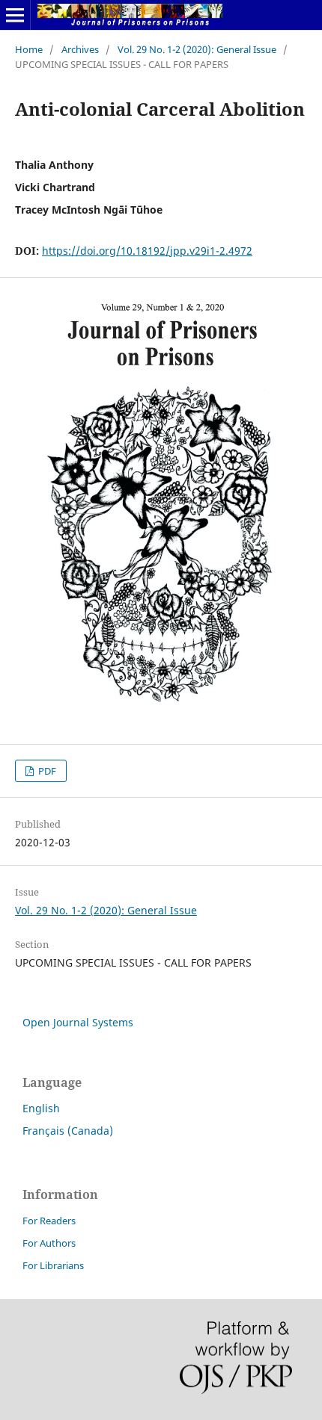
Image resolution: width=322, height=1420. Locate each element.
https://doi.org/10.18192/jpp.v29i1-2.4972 (147, 251)
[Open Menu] (15, 15)
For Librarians (53, 1265)
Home (29, 49)
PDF (46, 771)
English (41, 1108)
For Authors (49, 1243)
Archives (80, 49)
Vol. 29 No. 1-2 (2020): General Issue (197, 49)
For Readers (49, 1220)
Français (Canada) (67, 1130)
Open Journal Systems (77, 1022)
